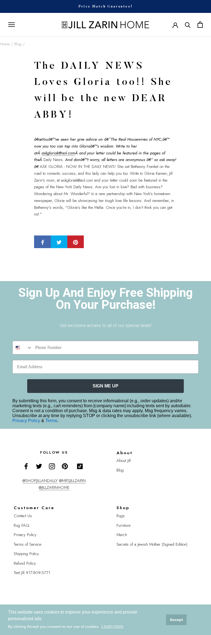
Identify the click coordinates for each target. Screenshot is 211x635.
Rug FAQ (21, 525)
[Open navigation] (11, 24)
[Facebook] (26, 465)
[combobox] (22, 347)
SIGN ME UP (105, 386)
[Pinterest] (65, 465)
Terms (51, 420)
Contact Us (23, 516)
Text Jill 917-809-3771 (32, 573)
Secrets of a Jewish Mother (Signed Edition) (151, 544)
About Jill (123, 460)
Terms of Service (27, 544)
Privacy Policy (26, 420)
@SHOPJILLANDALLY (40, 481)
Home (5, 44)
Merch (121, 535)
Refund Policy (25, 563)
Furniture (123, 525)
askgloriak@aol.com (58, 153)
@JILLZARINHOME (54, 487)
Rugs (120, 516)
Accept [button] (176, 619)
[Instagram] (52, 465)
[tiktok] (80, 466)
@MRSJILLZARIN (72, 481)
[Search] (188, 24)
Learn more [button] (112, 626)
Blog (17, 44)
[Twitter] (39, 465)
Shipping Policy (26, 554)
